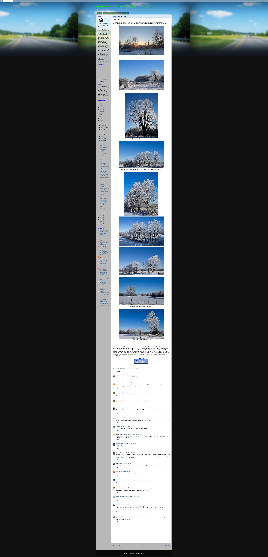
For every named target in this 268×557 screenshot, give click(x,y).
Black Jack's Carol (120, 487)
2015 (101, 215)
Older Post (167, 545)
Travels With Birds (104, 230)
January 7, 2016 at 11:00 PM (127, 426)
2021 (101, 111)
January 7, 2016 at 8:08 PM (128, 382)
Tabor (117, 471)
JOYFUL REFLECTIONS (103, 282)
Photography (119, 13)
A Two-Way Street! (104, 194)
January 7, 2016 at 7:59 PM (130, 375)
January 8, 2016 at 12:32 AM (139, 434)
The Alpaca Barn (104, 143)
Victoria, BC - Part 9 (104, 231)
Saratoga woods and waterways (103, 273)
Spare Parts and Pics (121, 496)
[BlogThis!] (135, 368)
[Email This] (134, 368)
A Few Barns (103, 208)
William (112, 13)
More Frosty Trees (104, 196)
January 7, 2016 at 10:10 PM (126, 417)
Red (117, 392)
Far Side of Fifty (103, 233)
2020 (101, 113)
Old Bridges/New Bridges (104, 172)
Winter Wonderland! (104, 159)
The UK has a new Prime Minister (103, 289)
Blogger (142, 553)
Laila (117, 504)
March (102, 138)
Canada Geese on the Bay (104, 175)
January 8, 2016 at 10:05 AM (125, 471)
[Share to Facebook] (138, 368)
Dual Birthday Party (103, 297)
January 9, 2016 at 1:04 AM (132, 496)
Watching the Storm (104, 191)
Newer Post (116, 545)
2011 (101, 223)
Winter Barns (103, 193)
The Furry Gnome (103, 23)
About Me (106, 13)
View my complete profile (103, 61)
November (103, 123)
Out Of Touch (102, 279)
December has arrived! (104, 305)
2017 (101, 118)
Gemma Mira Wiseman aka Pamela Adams (126, 516)
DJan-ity (102, 291)
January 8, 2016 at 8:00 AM (129, 452)
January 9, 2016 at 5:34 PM (125, 504)
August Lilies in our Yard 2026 (103, 284)
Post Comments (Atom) (124, 548)
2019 (101, 114)
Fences (102, 155)
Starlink (101, 261)
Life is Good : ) (103, 260)
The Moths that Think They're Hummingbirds (104, 270)
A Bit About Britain (104, 287)
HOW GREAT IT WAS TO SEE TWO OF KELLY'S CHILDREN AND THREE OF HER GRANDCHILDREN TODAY (104, 252)
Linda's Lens (103, 263)
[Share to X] (137, 368)
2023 (101, 107)
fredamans (118, 479)
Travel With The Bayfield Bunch (103, 247)
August (102, 129)
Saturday (101, 234)
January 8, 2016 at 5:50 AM (129, 443)
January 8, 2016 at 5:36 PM (128, 479)
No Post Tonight (103, 147)
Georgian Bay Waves (103, 204)
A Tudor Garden (103, 180)
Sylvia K (118, 407)
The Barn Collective (104, 161)
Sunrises (102, 184)
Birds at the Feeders (104, 212)
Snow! (101, 206)
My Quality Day (103, 257)
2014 (101, 217)
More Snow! (103, 186)
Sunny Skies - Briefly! (103, 169)
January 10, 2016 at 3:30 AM (142, 516)
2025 (101, 103)
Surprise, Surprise (103, 301)
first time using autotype (104, 292)
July (102, 131)
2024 (101, 105)
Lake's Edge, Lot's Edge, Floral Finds (103, 275)
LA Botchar (118, 382)
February (103, 140)
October (103, 125)
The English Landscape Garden (103, 150)
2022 (101, 109)
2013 (101, 219)
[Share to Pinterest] (139, 368)
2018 (101, 116)
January (103, 142)
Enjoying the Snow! (104, 177)
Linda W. (118, 426)
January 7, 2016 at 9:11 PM (124, 392)
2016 (101, 120)
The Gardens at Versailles (103, 164)
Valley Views (103, 153)
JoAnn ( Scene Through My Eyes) (124, 434)
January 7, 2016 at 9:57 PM (126, 407)
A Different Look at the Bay (104, 189)
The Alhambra (103, 182)
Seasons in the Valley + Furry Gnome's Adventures (124, 6)
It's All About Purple (104, 278)
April (102, 136)
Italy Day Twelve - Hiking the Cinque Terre (104, 265)
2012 (101, 221)
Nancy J (118, 417)
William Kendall (119, 375)
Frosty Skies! (103, 198)
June (102, 132)
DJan (117, 463)
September (103, 127)
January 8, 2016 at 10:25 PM (131, 487)
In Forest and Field (104, 268)
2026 (101, 102)
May (102, 134)
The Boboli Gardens (104, 166)
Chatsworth (102, 145)
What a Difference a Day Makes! (104, 201)
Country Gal (119, 452)
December (103, 121)
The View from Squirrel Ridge (103, 237)
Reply (117, 378)
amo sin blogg (119, 443)
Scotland (126, 13)
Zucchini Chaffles (103, 258)
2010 (101, 224)
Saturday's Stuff (103, 244)
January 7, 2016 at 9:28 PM (124, 400)
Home (99, 13)
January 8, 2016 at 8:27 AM (125, 463)
